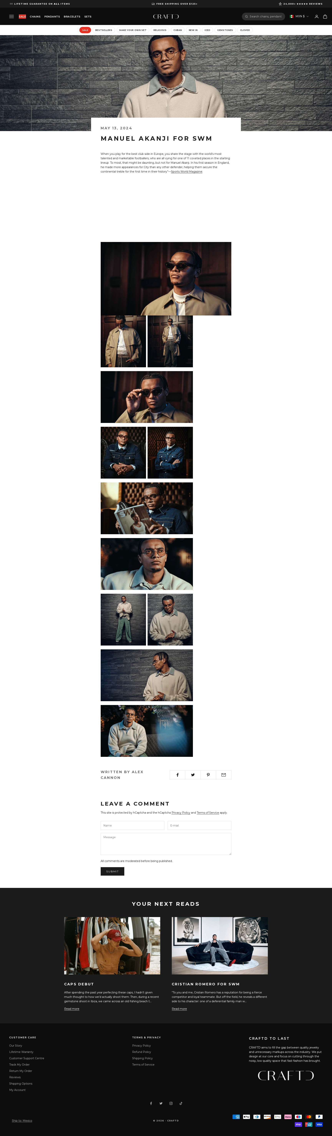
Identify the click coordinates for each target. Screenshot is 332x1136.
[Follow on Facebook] (151, 1103)
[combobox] (266, 16)
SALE (22, 16)
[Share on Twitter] (192, 775)
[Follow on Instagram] (171, 1103)
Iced (207, 30)
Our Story (15, 1045)
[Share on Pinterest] (208, 775)
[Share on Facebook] (177, 775)
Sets (88, 16)
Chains (35, 16)
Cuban (177, 30)
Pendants (52, 16)
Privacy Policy (181, 812)
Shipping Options (20, 1083)
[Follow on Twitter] (161, 1103)
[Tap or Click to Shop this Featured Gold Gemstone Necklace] (166, 278)
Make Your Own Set (132, 30)
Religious (160, 30)
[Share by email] (223, 775)
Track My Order (19, 1064)
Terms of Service (208, 812)
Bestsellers (103, 30)
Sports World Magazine (186, 171)
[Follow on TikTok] (181, 1103)
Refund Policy (141, 1052)
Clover (245, 30)
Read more (71, 1009)
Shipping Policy (142, 1058)
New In (193, 30)
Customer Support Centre (26, 1058)
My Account (17, 1090)
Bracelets (72, 16)
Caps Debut (79, 984)
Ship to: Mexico (22, 1120)
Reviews (15, 1077)
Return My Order (20, 1071)
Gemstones (225, 30)
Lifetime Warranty (21, 1052)
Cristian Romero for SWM (206, 984)
